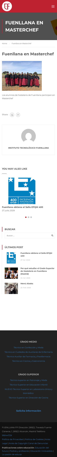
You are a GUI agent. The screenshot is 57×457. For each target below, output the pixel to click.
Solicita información (28, 410)
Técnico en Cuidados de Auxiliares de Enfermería (29, 352)
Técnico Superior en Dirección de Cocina (28, 397)
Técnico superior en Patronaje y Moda (28, 380)
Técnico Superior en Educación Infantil (28, 384)
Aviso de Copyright (18, 443)
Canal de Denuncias (38, 443)
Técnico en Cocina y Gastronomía (28, 361)
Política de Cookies (34, 439)
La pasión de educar (12, 454)
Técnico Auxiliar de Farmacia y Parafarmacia (28, 356)
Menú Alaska (27, 283)
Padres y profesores (19, 451)
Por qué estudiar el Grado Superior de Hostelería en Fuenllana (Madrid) (37, 271)
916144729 (7, 435)
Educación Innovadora (41, 451)
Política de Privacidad (12, 439)
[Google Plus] (12, 115)
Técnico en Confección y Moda (28, 347)
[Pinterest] (18, 115)
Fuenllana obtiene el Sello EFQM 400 (22, 207)
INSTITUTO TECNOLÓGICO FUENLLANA (28, 148)
